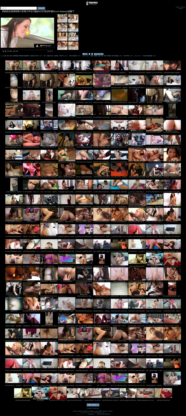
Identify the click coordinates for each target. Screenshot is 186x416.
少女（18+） (138, 55)
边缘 (99, 55)
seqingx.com (91, 414)
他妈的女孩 (50, 55)
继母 (105, 55)
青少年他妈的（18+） (117, 55)
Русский (75, 411)
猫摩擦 (95, 55)
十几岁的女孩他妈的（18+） (149, 55)
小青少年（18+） (63, 55)
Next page (92, 404)
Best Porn (178, 7)
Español (86, 411)
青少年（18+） (39, 55)
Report (85, 54)
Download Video (99, 54)
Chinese (110, 411)
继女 (102, 55)
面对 (8, 55)
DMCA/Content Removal (103, 414)
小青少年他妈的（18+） (75, 55)
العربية (96, 411)
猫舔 (92, 55)
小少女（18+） (86, 55)
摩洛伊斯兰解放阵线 (24, 55)
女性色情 (32, 55)
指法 (11, 55)
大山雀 (4, 55)
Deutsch (80, 411)
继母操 (109, 55)
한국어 (100, 411)
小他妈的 (56, 55)
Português (91, 411)
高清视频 (15, 55)
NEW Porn (183, 7)
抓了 (45, 55)
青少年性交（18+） (129, 55)
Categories (180, 8)
